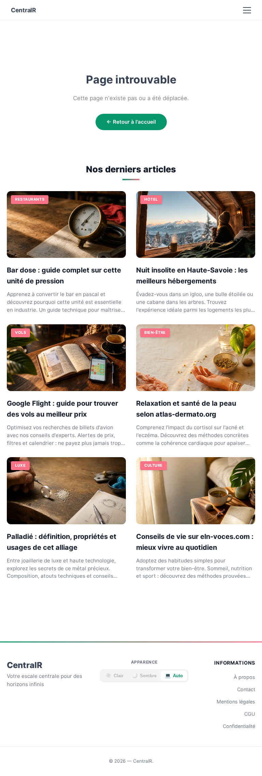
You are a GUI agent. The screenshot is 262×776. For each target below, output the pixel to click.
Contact (246, 689)
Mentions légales (236, 701)
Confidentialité (239, 726)
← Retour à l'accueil (131, 122)
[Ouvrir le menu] (247, 10)
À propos (244, 677)
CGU (249, 714)
